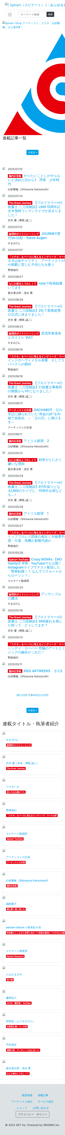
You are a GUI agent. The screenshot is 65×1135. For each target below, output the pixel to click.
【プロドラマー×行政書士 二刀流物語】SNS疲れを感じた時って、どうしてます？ (35, 621)
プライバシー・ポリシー (32, 1114)
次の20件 (43, 695)
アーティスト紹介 (22, 1101)
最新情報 (27, 1095)
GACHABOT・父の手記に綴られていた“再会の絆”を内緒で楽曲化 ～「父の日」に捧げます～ (35, 416)
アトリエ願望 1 (28, 513)
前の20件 (22, 695)
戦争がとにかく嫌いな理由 (35, 462)
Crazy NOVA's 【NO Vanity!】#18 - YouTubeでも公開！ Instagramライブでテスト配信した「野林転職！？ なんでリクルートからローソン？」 (36, 567)
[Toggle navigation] (9, 14)
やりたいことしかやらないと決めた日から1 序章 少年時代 (34, 180)
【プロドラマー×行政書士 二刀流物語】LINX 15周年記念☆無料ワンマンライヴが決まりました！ (35, 209)
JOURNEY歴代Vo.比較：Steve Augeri (34, 236)
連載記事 (43, 1095)
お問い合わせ (41, 1108)
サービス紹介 (46, 1101)
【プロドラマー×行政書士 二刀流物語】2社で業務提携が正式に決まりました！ (35, 310)
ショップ (21, 1108)
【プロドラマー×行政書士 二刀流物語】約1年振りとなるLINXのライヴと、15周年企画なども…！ (35, 488)
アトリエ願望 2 (29, 441)
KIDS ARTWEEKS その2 (35, 671)
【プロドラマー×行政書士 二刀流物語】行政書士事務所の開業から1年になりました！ (35, 387)
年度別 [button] (31, 152)
